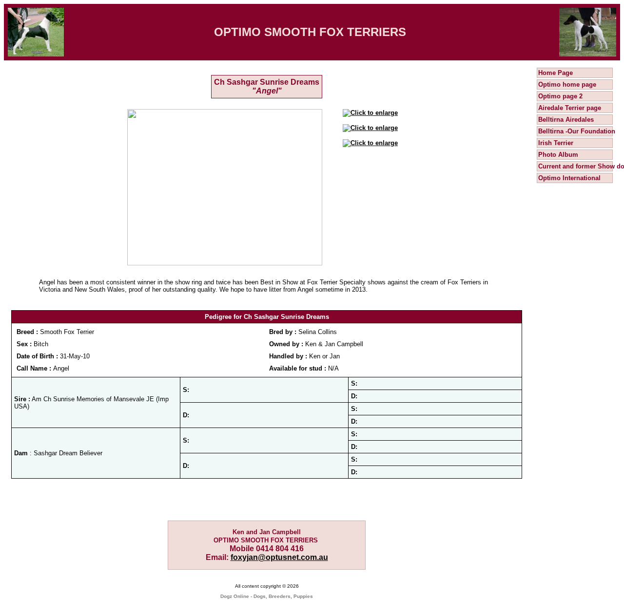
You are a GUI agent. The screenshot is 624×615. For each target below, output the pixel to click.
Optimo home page (567, 84)
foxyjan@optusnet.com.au (279, 557)
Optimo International (569, 178)
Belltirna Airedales (566, 119)
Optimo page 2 (560, 96)
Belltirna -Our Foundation (576, 131)
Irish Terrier (555, 143)
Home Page (555, 72)
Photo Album (558, 154)
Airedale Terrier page (569, 108)
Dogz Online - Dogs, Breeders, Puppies (266, 596)
